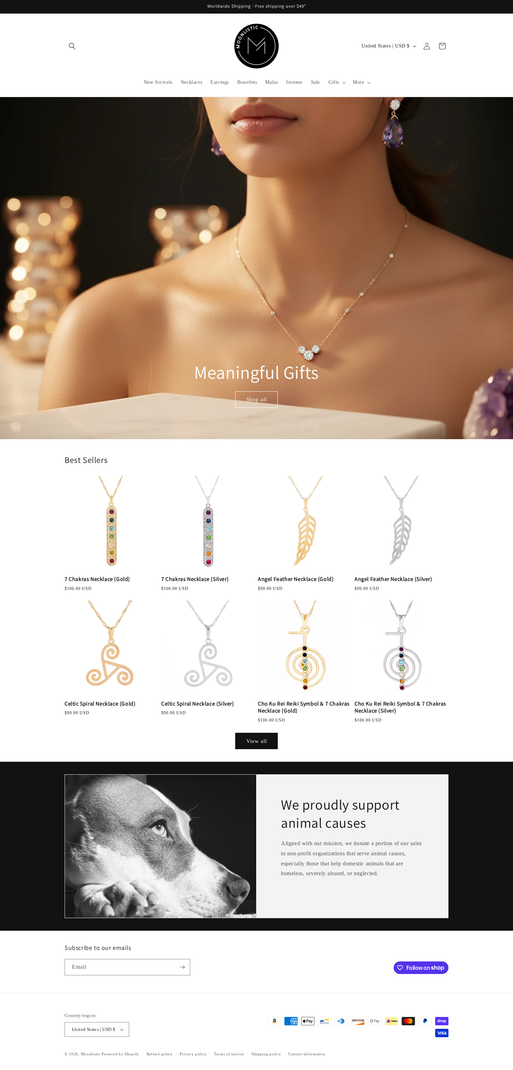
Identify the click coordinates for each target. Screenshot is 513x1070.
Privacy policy (193, 1054)
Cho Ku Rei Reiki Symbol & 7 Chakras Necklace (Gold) (304, 707)
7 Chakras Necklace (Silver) (195, 579)
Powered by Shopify (120, 1054)
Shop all (256, 399)
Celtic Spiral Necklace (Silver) (197, 703)
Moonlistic (91, 1054)
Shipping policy (266, 1054)
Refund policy (160, 1054)
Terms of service (229, 1054)
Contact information (306, 1054)
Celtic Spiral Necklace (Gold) (100, 703)
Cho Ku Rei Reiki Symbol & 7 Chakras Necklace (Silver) (400, 707)
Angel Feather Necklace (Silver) (393, 579)
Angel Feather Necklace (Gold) (296, 579)
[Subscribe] (182, 967)
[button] (72, 46)
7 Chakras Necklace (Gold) (97, 579)
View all (256, 741)
